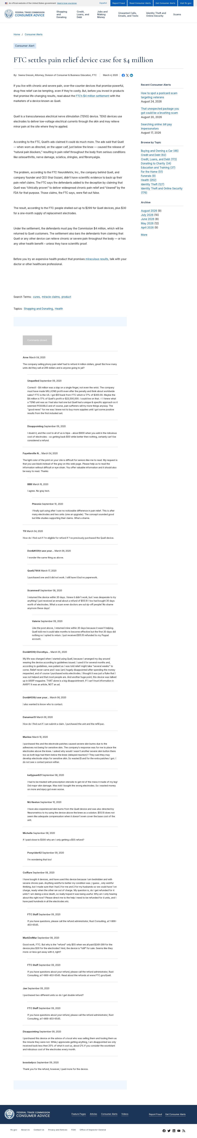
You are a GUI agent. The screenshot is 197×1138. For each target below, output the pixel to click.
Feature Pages (79, 1114)
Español (103, 3)
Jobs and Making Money (102, 14)
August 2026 (149, 210)
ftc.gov (13, 1130)
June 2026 (147, 219)
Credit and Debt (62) (153, 155)
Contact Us (39, 1130)
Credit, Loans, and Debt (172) (159, 159)
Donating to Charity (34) (156, 163)
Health (59, 308)
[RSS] (183, 1131)
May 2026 (147, 223)
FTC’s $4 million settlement (92, 95)
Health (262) (148, 180)
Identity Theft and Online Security (155, 14)
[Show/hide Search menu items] (188, 14)
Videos (124, 1114)
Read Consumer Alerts (140, 3)
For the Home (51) (152, 171)
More (144, 234)
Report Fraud (119, 3)
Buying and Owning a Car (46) (160, 150)
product (66, 296)
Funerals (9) (148, 175)
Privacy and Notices (57, 1130)
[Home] (27, 17)
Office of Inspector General (93, 1130)
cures (36, 296)
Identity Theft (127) (152, 184)
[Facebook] (164, 1131)
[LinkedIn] (173, 1131)
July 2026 (147, 214)
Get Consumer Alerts (165, 3)
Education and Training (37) (158, 167)
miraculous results (96, 259)
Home (17, 34)
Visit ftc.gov (185, 3)
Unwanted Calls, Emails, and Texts (128, 14)
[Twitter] (169, 1131)
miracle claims (51, 296)
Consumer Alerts (33, 34)
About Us (25, 1130)
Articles (93, 1114)
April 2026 (147, 227)
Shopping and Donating (61, 14)
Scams (177, 14)
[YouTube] (178, 1131)
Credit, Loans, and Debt (82, 14)
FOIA (73, 1130)
